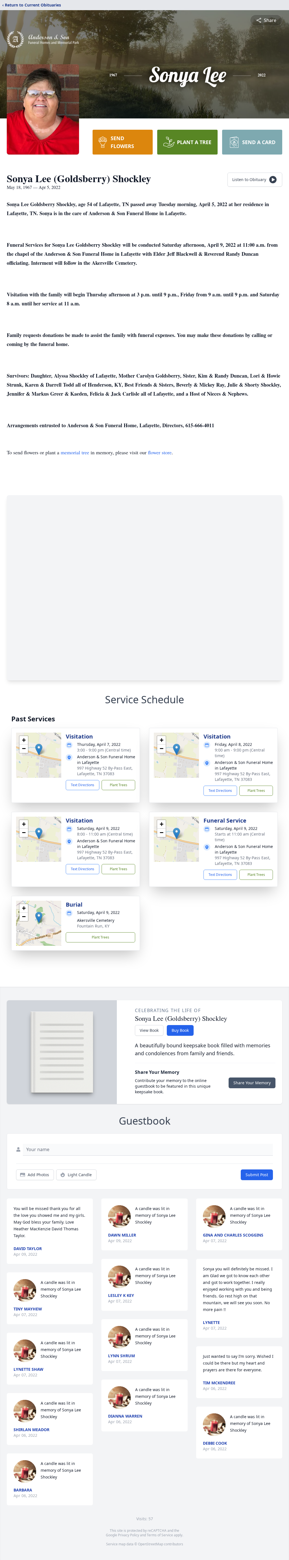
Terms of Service (160, 1535)
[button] (38, 749)
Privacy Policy (128, 1535)
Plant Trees (118, 785)
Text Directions (82, 785)
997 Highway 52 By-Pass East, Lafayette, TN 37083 (105, 770)
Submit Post (257, 1174)
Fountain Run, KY (93, 926)
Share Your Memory (252, 1082)
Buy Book (180, 1030)
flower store (160, 452)
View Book (149, 1030)
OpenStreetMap (150, 1544)
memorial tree (75, 452)
